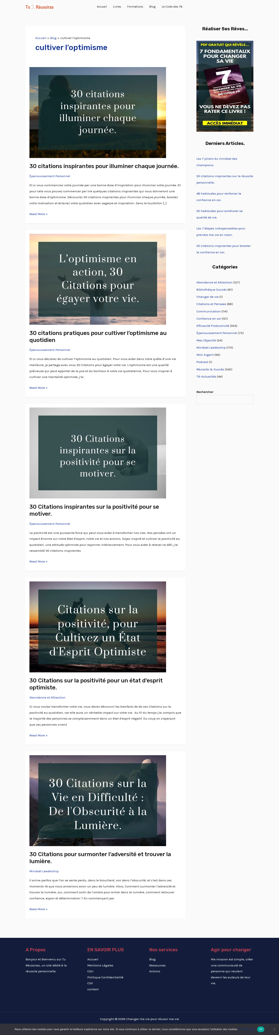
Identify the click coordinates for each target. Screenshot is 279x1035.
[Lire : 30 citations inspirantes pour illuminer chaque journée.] (97, 112)
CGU (90, 971)
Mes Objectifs (206, 340)
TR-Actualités (206, 376)
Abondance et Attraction (47, 697)
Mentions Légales (100, 965)
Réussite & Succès (210, 369)
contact (93, 989)
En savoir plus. (246, 1029)
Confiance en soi (208, 318)
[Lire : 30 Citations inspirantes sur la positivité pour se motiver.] (97, 453)
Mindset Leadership (44, 871)
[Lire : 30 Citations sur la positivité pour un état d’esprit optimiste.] (97, 626)
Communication (208, 311)
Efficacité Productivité (212, 326)
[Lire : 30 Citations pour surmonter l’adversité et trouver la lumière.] (97, 800)
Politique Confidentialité (105, 977)
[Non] (274, 1029)
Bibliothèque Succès (211, 289)
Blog (152, 959)
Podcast (202, 362)
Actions (154, 971)
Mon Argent (205, 355)
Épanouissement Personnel (49, 176)
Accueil (92, 959)
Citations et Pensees (211, 304)
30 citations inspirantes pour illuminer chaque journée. (104, 166)
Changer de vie (207, 297)
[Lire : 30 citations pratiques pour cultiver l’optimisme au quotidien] (97, 279)
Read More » (38, 213)
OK (261, 1029)
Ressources (157, 965)
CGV (90, 983)
